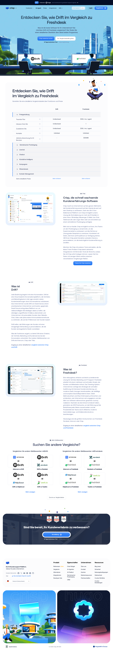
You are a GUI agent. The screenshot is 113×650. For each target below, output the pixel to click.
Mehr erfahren (57, 178)
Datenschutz (98, 575)
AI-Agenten (70, 569)
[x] (21, 573)
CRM (68, 579)
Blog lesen (98, 566)
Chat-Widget (71, 566)
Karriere (83, 572)
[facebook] (19, 573)
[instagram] (27, 573)
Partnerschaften (85, 578)
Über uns (83, 566)
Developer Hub (57, 578)
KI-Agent (38, 8)
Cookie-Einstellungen (98, 581)
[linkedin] (30, 573)
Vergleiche (56, 569)
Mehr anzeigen (30, 492)
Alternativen (56, 572)
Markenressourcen (86, 575)
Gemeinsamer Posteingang (71, 576)
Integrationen (53, 8)
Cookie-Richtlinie (100, 578)
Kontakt (83, 569)
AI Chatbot (70, 572)
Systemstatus (13, 646)
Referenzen (57, 566)
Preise (45, 8)
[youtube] (24, 573)
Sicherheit (97, 569)
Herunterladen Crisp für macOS (22, 576)
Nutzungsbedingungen (101, 572)
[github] (33, 573)
